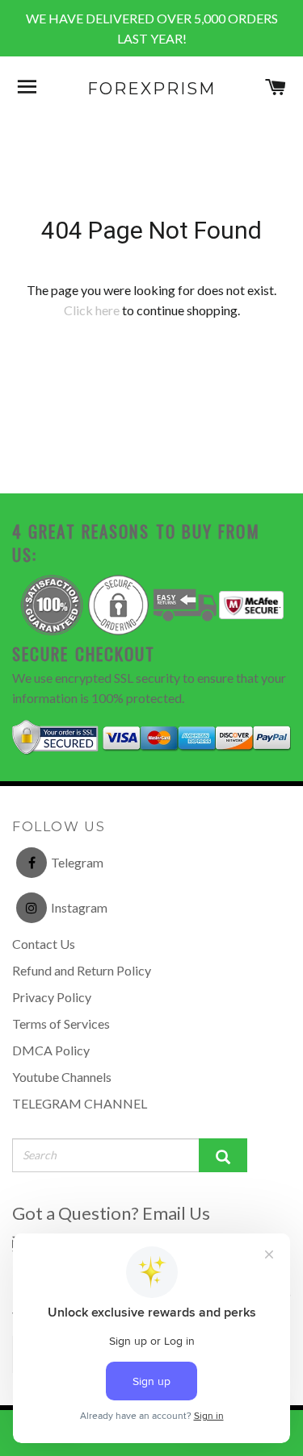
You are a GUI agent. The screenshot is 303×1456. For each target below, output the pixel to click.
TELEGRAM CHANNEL (79, 1103)
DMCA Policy (51, 1050)
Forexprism (151, 88)
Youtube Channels (62, 1076)
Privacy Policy (51, 997)
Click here (92, 310)
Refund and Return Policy (81, 970)
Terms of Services (61, 1023)
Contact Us (43, 943)
